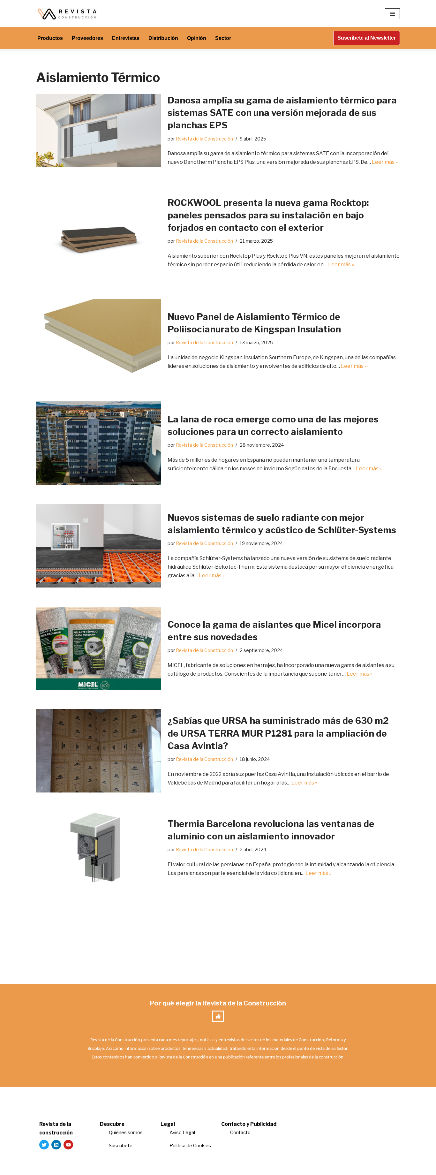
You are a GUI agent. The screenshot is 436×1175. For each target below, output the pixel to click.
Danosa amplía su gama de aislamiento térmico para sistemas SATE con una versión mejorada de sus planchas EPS (282, 113)
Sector (223, 38)
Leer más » (385, 162)
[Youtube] (68, 1144)
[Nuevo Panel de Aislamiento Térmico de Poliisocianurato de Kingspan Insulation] (98, 340)
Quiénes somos (126, 1132)
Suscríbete (121, 1145)
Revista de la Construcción (204, 139)
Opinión (196, 38)
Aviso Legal (182, 1132)
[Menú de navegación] (392, 13)
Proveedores (87, 38)
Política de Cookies (190, 1145)
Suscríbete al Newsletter (366, 38)
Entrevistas (125, 38)
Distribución (163, 38)
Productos (50, 38)
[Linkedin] (56, 1144)
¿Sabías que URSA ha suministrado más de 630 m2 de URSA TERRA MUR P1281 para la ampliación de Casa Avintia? (278, 733)
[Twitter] (44, 1144)
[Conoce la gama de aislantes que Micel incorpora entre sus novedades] (98, 648)
